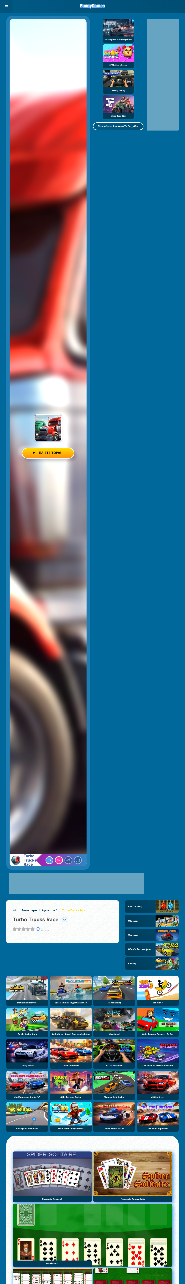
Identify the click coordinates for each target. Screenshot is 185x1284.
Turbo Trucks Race (73, 910)
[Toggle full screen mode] (78, 860)
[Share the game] (68, 860)
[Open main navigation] (6, 6)
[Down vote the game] (59, 860)
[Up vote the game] (49, 860)
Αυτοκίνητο (29, 910)
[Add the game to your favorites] (65, 920)
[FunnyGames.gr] (14, 910)
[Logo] (92, 6)
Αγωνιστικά (49, 910)
